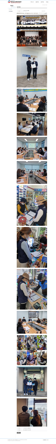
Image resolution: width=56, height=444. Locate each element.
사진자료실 (10, 11)
